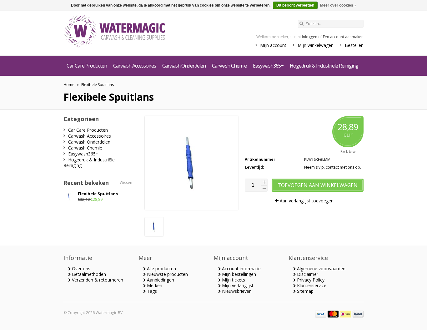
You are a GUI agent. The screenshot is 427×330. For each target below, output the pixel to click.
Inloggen (309, 36)
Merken (154, 285)
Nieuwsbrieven (236, 291)
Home (68, 84)
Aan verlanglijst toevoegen (306, 201)
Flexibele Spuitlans (97, 84)
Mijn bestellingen (238, 274)
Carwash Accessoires (134, 65)
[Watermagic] (125, 32)
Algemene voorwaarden (320, 269)
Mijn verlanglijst (237, 285)
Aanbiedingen (160, 280)
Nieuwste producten (167, 274)
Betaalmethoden (88, 274)
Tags (151, 291)
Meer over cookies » (338, 5)
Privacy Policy (310, 280)
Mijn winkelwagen (316, 45)
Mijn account (273, 45)
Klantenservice (311, 285)
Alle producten (161, 269)
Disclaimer (307, 274)
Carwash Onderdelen (184, 65)
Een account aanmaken (343, 36)
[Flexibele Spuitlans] (154, 234)
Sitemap (305, 291)
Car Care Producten (87, 65)
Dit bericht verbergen (295, 5)
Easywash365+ (268, 65)
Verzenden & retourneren (97, 280)
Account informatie (241, 269)
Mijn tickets (233, 280)
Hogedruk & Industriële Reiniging (324, 65)
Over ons (80, 269)
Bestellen (354, 45)
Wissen (126, 182)
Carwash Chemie (229, 65)
